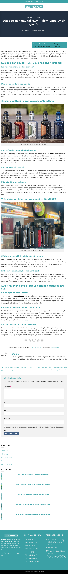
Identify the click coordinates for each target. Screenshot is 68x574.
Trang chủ (4, 450)
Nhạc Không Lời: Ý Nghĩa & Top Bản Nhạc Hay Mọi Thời (33, 484)
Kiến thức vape (6, 464)
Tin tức (3, 461)
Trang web (7, 418)
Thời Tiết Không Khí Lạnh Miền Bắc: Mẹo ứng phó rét (33, 494)
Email (6, 410)
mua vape (24, 320)
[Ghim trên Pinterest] (38, 340)
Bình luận (7, 386)
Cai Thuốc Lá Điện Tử (8, 457)
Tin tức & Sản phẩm (34, 17)
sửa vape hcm (55, 347)
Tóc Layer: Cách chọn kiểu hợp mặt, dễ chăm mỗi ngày (33, 504)
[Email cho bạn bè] (35, 340)
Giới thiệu (4, 454)
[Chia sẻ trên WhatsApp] (26, 340)
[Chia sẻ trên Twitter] (32, 340)
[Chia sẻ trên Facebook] (29, 340)
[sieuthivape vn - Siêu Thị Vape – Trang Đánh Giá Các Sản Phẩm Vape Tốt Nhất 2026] (34, 7)
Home (35, 44)
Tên (5, 402)
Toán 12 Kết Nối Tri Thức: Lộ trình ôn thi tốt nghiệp (33, 474)
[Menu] (2, 6)
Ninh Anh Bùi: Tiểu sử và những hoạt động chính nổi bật (33, 514)
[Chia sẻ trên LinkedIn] (42, 340)
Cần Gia (43, 30)
